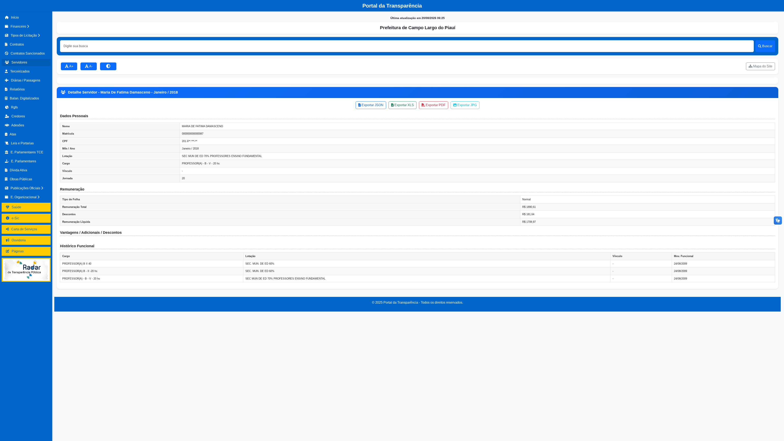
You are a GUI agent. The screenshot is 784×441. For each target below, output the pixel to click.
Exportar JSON (372, 105)
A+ (71, 66)
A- (90, 66)
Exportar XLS (404, 105)
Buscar (767, 46)
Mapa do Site (762, 66)
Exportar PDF (435, 105)
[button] (26, 26)
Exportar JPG (467, 105)
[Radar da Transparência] (26, 270)
